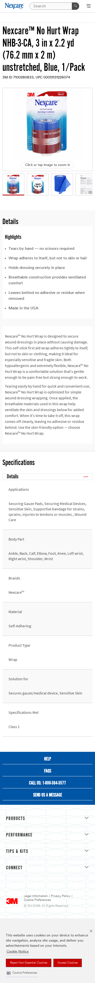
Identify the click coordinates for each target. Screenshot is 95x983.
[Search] (75, 6)
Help (47, 759)
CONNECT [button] (14, 868)
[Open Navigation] (88, 6)
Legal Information (36, 896)
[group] (13, 185)
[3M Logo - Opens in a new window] (15, 6)
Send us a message (47, 795)
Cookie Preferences (37, 900)
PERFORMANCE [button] (19, 835)
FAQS (47, 771)
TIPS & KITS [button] (17, 852)
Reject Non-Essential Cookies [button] (28, 962)
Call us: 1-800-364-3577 (47, 783)
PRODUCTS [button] (15, 819)
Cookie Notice (18, 952)
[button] (22, 973)
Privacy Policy (60, 896)
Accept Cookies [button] (67, 962)
